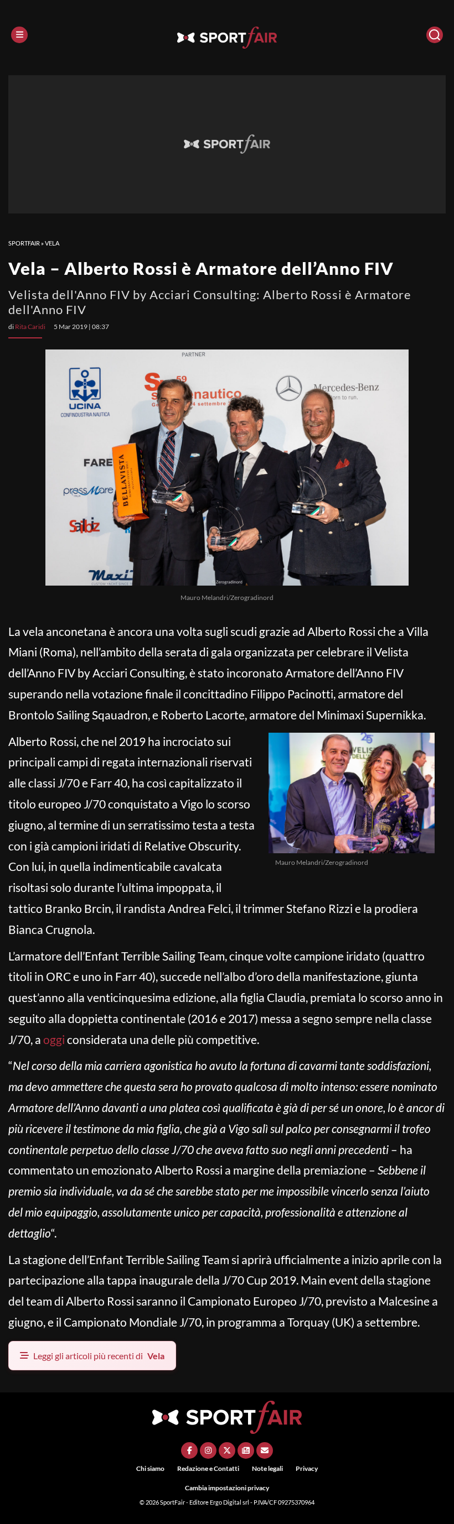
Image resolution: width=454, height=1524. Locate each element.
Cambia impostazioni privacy (227, 1488)
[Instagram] (208, 1450)
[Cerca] (434, 35)
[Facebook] (189, 1450)
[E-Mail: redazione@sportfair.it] (264, 1450)
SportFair (24, 243)
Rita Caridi (30, 326)
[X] (227, 1450)
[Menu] (19, 35)
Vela (52, 243)
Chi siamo (150, 1468)
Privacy (307, 1468)
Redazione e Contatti (208, 1468)
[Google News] (246, 1450)
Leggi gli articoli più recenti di (98, 1355)
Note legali (267, 1468)
